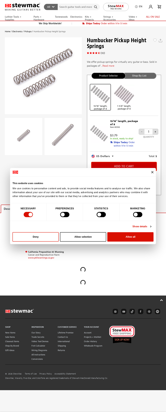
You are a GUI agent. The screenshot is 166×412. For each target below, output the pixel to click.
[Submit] (96, 7)
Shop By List (139, 75)
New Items (10, 332)
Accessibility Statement (65, 374)
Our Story (36, 332)
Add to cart (124, 166)
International (64, 341)
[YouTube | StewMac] (123, 312)
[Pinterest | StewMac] (148, 312)
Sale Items (10, 337)
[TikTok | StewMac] (131, 312)
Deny (36, 236)
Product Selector (108, 75)
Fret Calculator (38, 345)
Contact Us (63, 337)
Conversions (37, 359)
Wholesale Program (93, 345)
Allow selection (83, 236)
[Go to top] (161, 300)
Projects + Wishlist (92, 337)
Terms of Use (31, 374)
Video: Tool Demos (39, 341)
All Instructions (38, 354)
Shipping (62, 345)
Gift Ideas (9, 350)
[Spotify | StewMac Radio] (157, 312)
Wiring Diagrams (39, 350)
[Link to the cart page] (159, 7)
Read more (108, 65)
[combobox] (72, 7)
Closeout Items (12, 341)
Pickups (28, 31)
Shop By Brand (12, 345)
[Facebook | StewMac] (140, 312)
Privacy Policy (45, 374)
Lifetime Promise (65, 332)
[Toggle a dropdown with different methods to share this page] (160, 41)
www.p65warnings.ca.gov (41, 257)
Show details (139, 226)
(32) (103, 53)
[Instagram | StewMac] (115, 312)
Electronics (17, 31)
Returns (61, 350)
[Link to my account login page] (151, 7)
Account (87, 332)
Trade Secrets (37, 337)
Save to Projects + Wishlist (155, 41)
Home (7, 31)
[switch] (64, 214)
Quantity (148, 137)
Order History (90, 341)
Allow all (130, 236)
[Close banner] (152, 172)
